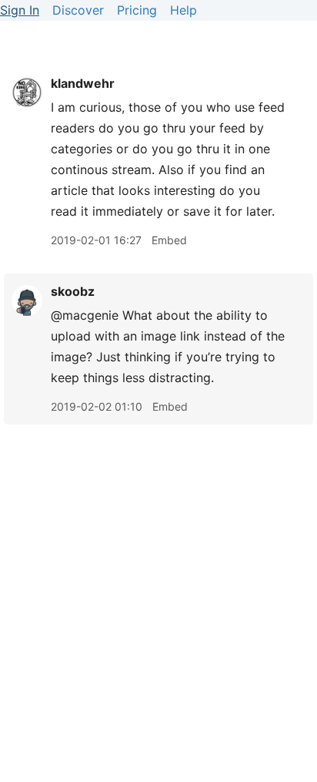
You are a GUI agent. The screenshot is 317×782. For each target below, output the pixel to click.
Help (183, 10)
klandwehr (83, 83)
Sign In (19, 10)
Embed (169, 240)
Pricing (137, 10)
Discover (78, 10)
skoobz (73, 291)
